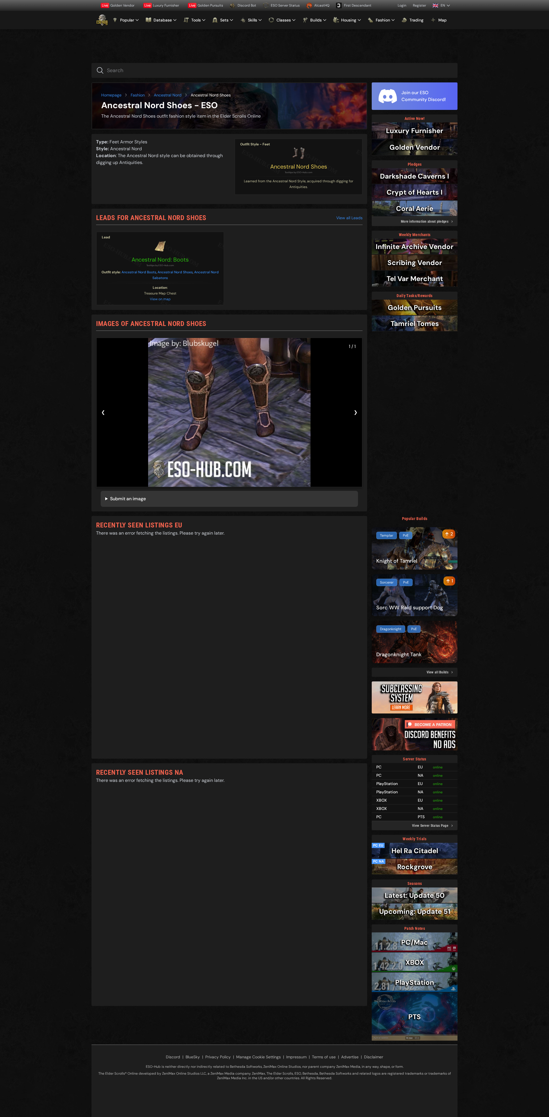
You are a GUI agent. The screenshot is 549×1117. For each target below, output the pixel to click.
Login (402, 5)
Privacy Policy (218, 1056)
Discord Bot (247, 5)
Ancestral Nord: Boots (160, 259)
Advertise (350, 1056)
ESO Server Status (285, 5)
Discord (173, 1056)
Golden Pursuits (206, 5)
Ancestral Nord (168, 95)
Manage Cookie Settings (258, 1056)
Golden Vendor (118, 5)
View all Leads (349, 217)
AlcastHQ (321, 5)
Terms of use (324, 1056)
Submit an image (128, 499)
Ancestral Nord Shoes (298, 166)
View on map (160, 299)
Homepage (111, 95)
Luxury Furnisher (161, 5)
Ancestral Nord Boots (139, 272)
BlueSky (193, 1056)
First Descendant (357, 5)
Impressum (296, 1056)
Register (419, 5)
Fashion (138, 95)
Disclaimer (373, 1056)
